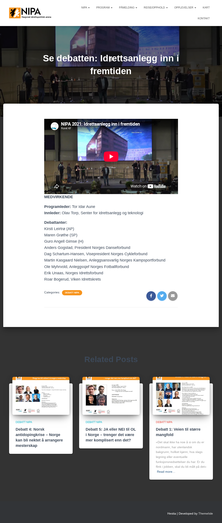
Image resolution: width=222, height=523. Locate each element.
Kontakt (204, 18)
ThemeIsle (205, 513)
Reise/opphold (155, 7)
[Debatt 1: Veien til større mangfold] (181, 395)
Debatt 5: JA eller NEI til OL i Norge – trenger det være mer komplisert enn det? (111, 434)
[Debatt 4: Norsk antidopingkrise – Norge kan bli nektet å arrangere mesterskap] (40, 395)
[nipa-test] (31, 13)
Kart (206, 7)
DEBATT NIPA (72, 292)
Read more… (166, 471)
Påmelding (127, 7)
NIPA (84, 7)
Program (103, 7)
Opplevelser (184, 7)
